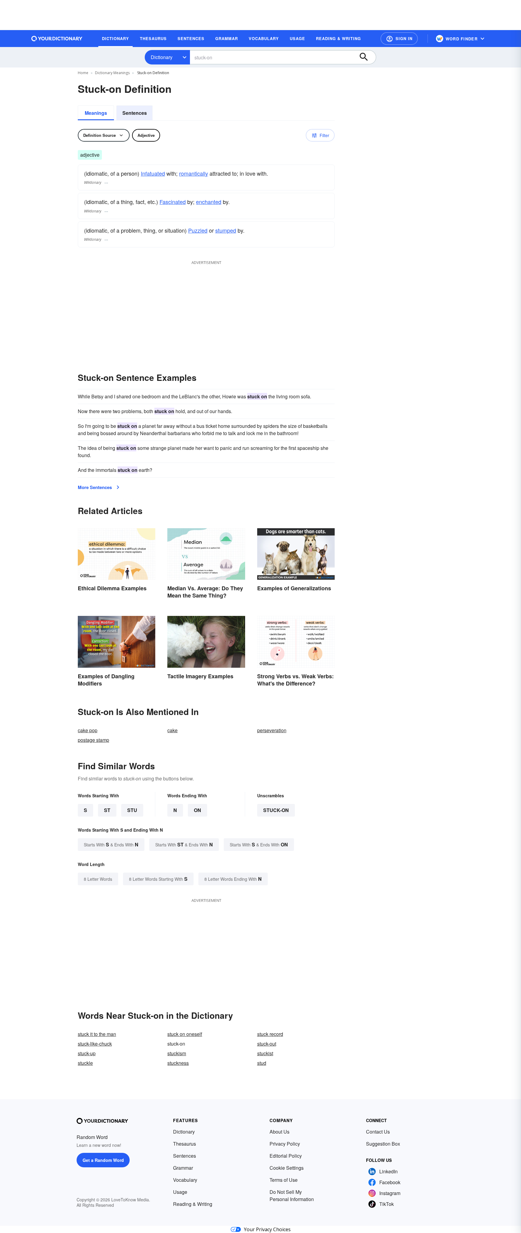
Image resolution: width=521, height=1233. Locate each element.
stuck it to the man (97, 1034)
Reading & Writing (192, 1203)
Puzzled (197, 230)
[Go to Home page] (57, 38)
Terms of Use (284, 1179)
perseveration (271, 730)
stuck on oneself (184, 1034)
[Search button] (367, 57)
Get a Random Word (103, 1160)
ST (107, 810)
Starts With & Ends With (111, 844)
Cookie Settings (287, 1167)
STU (132, 810)
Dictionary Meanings (112, 72)
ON (197, 810)
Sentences (134, 112)
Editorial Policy (286, 1155)
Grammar (183, 1167)
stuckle (85, 1062)
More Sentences (95, 487)
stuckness (178, 1062)
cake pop (87, 730)
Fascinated (172, 202)
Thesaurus (184, 1143)
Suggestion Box (383, 1143)
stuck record (270, 1034)
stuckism (176, 1053)
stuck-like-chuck (95, 1043)
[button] (399, 38)
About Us (279, 1131)
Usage (180, 1191)
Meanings (96, 112)
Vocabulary (185, 1179)
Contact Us (378, 1131)
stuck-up (87, 1053)
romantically (193, 173)
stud (261, 1062)
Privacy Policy (285, 1143)
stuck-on (276, 810)
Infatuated (153, 173)
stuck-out (266, 1043)
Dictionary (161, 57)
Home (83, 72)
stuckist (265, 1053)
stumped (225, 230)
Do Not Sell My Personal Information (292, 1195)
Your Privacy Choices (267, 1229)
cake (172, 730)
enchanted (208, 202)
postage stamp (93, 739)
